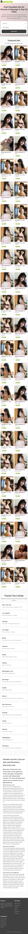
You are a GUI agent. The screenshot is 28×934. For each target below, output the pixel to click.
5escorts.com (6, 818)
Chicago (16, 907)
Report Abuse (3, 924)
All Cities (16, 913)
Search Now (14, 31)
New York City (18, 903)
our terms (13, 811)
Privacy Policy (3, 922)
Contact (2, 926)
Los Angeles (17, 905)
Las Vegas (17, 911)
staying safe (6, 811)
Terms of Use (3, 920)
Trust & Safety (4, 918)
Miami (16, 909)
